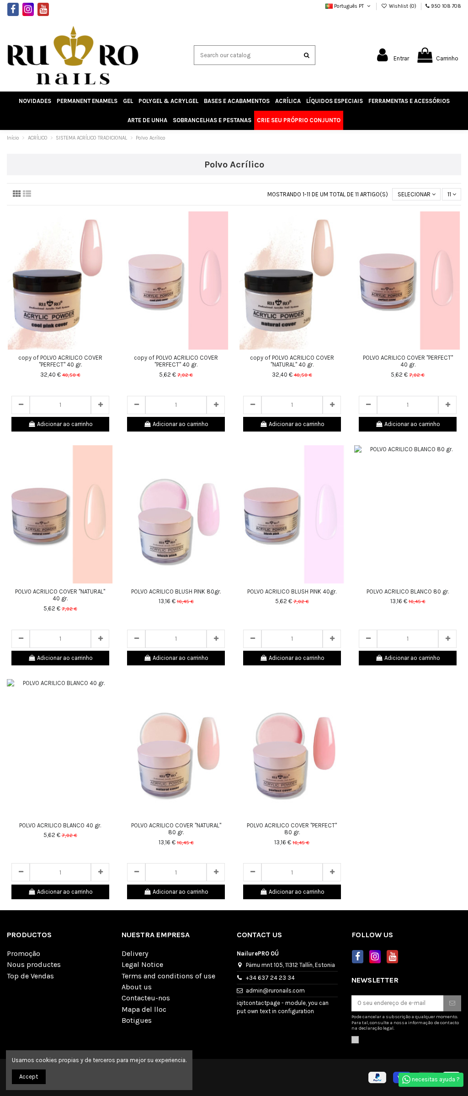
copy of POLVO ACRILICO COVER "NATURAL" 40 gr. (292, 361)
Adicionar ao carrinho (65, 424)
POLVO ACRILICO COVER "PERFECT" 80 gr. (292, 829)
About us (137, 987)
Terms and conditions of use (168, 976)
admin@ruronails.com (275, 990)
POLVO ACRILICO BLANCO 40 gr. (60, 825)
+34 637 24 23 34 (270, 977)
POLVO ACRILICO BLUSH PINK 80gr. (176, 591)
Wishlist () (403, 6)
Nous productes (34, 965)
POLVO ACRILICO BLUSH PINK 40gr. (291, 591)
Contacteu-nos (146, 998)
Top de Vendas (30, 976)
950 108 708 (446, 6)
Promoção (23, 954)
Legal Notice (142, 965)
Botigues (137, 1020)
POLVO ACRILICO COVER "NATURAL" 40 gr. (60, 595)
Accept (28, 1076)
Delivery (135, 954)
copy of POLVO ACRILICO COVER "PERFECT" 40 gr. (60, 361)
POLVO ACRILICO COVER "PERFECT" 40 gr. (408, 361)
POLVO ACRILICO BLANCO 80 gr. (408, 591)
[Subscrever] (452, 1003)
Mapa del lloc (144, 1009)
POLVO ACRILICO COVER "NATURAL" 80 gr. (176, 829)
